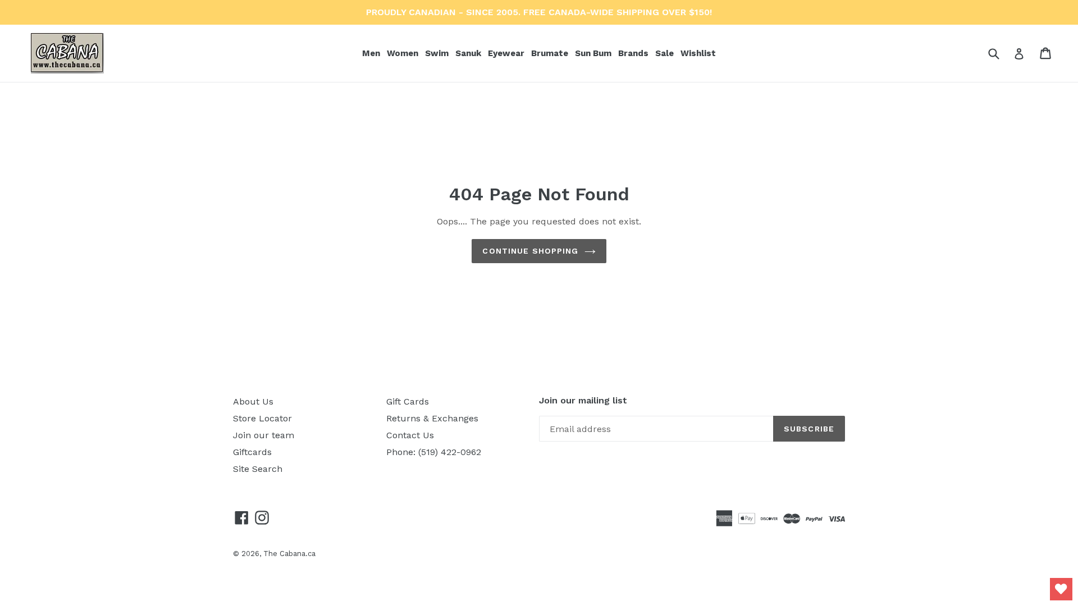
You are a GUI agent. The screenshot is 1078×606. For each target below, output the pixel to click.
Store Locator (262, 418)
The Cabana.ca (289, 553)
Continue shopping (530, 250)
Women (404, 53)
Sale (664, 53)
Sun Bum (594, 53)
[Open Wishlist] (1061, 589)
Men (372, 53)
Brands (634, 53)
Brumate (550, 53)
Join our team (263, 435)
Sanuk (469, 53)
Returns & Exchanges (432, 418)
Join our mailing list (583, 400)
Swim (438, 53)
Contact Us (410, 435)
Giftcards (252, 452)
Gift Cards (407, 401)
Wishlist (698, 53)
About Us (253, 401)
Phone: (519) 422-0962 (433, 452)
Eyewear (507, 53)
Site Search (257, 468)
